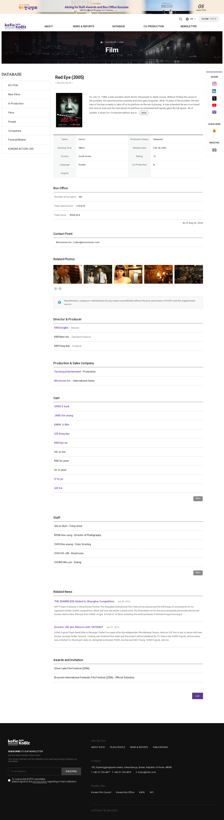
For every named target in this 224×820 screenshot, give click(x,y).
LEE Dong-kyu (61, 433)
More (198, 498)
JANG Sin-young (63, 415)
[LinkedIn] (214, 91)
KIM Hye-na (60, 442)
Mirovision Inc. (63, 380)
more (143, 113)
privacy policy (40, 781)
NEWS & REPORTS (83, 26)
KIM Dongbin (61, 327)
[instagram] (214, 84)
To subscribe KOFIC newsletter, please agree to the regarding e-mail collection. (44, 780)
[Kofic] (10, 26)
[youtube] (214, 105)
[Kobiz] (20, 26)
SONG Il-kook (61, 406)
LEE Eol (58, 488)
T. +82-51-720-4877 (100, 772)
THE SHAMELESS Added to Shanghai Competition (84, 601)
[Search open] (180, 19)
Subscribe (71, 771)
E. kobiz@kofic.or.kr (146, 772)
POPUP (209, 19)
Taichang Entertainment (67, 371)
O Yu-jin (58, 479)
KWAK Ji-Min (61, 424)
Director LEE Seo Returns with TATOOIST (78, 627)
